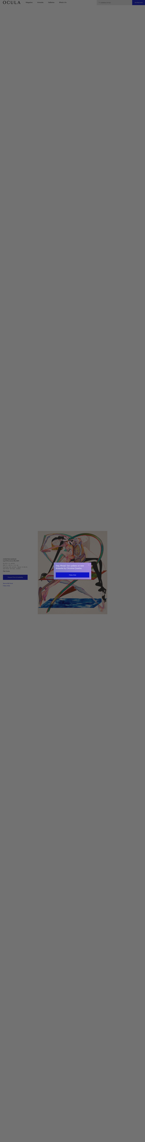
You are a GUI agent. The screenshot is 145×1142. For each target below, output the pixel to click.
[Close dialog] (89, 565)
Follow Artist (72, 575)
